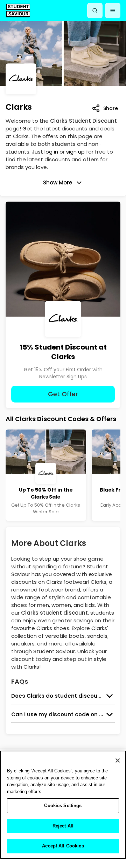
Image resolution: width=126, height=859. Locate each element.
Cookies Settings (63, 805)
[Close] (117, 760)
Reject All (63, 825)
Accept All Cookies (63, 845)
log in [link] (51, 151)
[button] (112, 10)
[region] (63, 805)
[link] (18, 10)
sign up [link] (75, 151)
